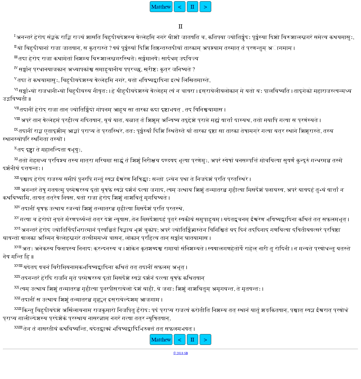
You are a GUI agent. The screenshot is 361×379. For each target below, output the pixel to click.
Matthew (161, 6)
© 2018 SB (180, 353)
